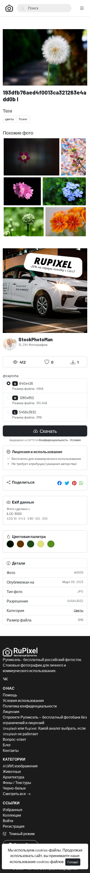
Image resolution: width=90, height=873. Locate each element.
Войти (8, 820)
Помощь (10, 695)
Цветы (78, 610)
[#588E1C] (50, 544)
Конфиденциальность (53, 440)
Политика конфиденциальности (30, 706)
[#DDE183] (40, 544)
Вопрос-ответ (14, 739)
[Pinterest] (74, 483)
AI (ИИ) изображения (20, 766)
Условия (75, 440)
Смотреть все (14, 793)
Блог (7, 745)
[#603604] (20, 544)
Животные (12, 771)
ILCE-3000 (14, 514)
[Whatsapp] (81, 483)
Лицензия (11, 711)
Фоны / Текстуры (17, 782)
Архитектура (13, 777)
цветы (9, 119)
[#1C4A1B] (30, 544)
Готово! (72, 862)
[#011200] (10, 544)
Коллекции (12, 815)
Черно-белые (14, 788)
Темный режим (21, 833)
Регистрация (13, 826)
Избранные (12, 809)
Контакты (11, 750)
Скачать (48, 431)
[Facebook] (59, 483)
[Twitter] (67, 483)
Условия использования (23, 700)
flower (23, 119)
